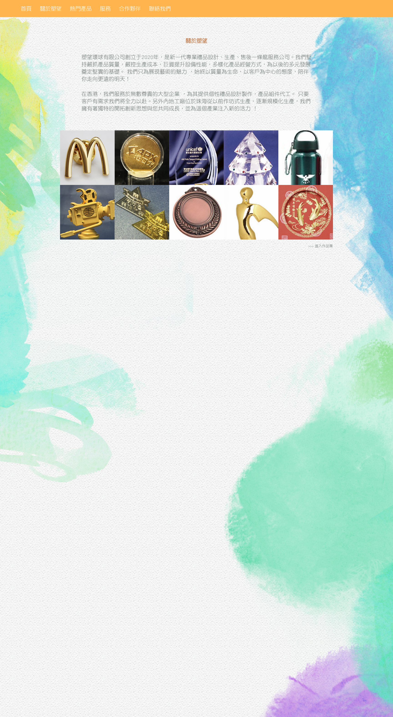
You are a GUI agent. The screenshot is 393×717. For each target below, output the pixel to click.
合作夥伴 (130, 8)
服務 (105, 8)
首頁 (26, 8)
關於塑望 (51, 8)
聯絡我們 (160, 8)
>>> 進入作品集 (320, 246)
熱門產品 (81, 8)
